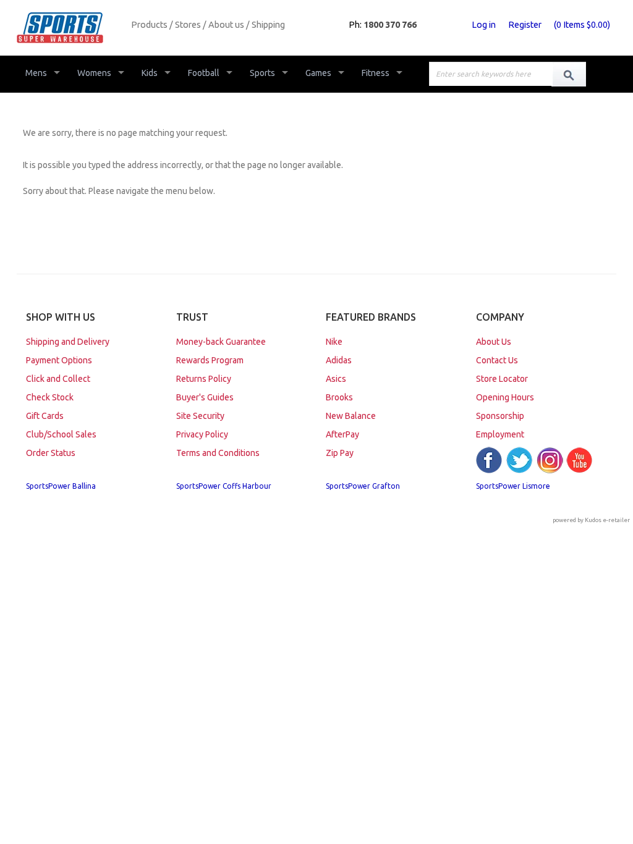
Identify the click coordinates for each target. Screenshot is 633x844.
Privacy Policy (202, 434)
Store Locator (502, 379)
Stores (188, 25)
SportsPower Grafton (363, 486)
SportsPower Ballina (61, 486)
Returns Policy (203, 379)
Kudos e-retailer (607, 520)
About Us (493, 342)
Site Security (200, 416)
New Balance (351, 416)
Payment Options (59, 360)
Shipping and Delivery (67, 342)
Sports (262, 73)
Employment (500, 434)
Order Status (50, 453)
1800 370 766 (390, 25)
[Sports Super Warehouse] (69, 27)
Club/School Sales (61, 434)
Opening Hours (505, 397)
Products (149, 25)
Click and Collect (58, 379)
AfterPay (342, 434)
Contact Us (497, 360)
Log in (484, 25)
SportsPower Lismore (513, 486)
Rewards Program (210, 360)
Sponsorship (500, 416)
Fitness (375, 73)
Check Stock (50, 397)
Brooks (339, 397)
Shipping (268, 25)
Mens (36, 73)
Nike (334, 342)
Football (203, 73)
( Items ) (582, 25)
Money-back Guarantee (221, 342)
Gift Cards (45, 416)
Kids (150, 73)
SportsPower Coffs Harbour (223, 486)
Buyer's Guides (205, 397)
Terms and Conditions (218, 453)
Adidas (339, 360)
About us (226, 25)
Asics (336, 379)
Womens (94, 73)
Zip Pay (340, 453)
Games (318, 73)
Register (525, 25)
